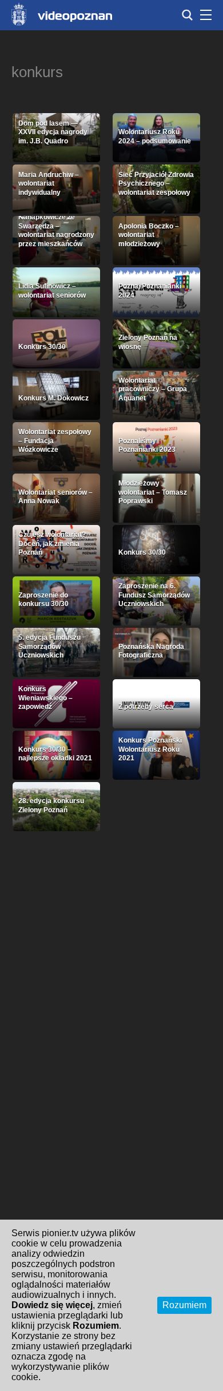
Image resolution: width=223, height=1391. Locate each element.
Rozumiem (184, 1305)
